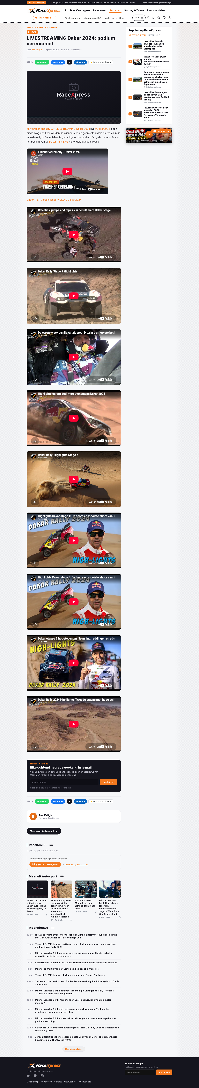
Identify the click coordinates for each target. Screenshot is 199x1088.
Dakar (53, 27)
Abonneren (163, 131)
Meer (122, 18)
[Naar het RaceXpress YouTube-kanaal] (149, 135)
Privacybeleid (84, 1081)
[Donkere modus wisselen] (153, 18)
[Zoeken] (158, 18)
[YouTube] (28, 1075)
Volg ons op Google (102, 62)
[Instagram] (42, 1075)
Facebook (58, 62)
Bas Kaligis (36, 49)
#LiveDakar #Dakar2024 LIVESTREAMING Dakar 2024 (58, 128)
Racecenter (99, 10)
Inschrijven (108, 782)
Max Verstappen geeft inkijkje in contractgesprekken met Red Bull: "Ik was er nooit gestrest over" (138, 2)
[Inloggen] (169, 18)
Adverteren (46, 1081)
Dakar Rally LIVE (58, 141)
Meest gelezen (137, 35)
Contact (58, 1081)
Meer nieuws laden (73, 1049)
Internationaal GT (92, 18)
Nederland (111, 18)
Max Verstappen (80, 10)
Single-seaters (73, 18)
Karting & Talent (134, 10)
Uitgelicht (154, 35)
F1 (66, 10)
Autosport (115, 10)
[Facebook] (35, 1075)
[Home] (44, 10)
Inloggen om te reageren (45, 864)
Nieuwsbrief (69, 1081)
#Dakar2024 (102, 128)
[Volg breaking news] (148, 18)
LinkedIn (80, 62)
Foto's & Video (156, 10)
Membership (33, 1081)
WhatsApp (42, 62)
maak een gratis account (76, 864)
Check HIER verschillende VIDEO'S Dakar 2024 (54, 199)
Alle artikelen (44, 18)
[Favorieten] (164, 18)
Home (30, 27)
